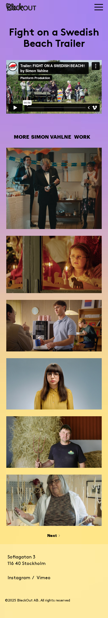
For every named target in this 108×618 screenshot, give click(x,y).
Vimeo (43, 578)
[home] (21, 7)
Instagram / (22, 578)
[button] (69, 7)
